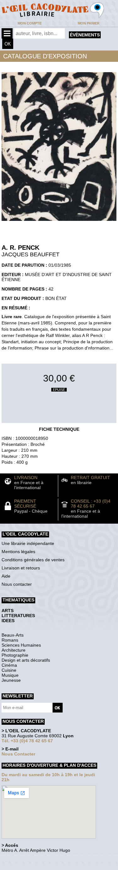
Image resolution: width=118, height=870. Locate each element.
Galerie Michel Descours (30, 866)
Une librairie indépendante (28, 543)
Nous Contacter (18, 753)
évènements (85, 34)
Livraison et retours (21, 567)
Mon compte (30, 23)
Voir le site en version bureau (35, 859)
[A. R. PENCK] (59, 222)
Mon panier (88, 23)
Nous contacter (17, 584)
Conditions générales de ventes (33, 559)
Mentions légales (18, 551)
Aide (6, 576)
